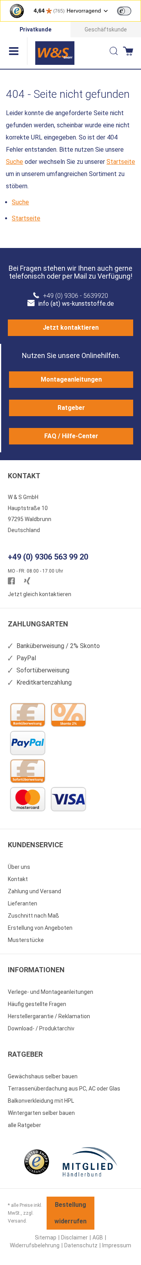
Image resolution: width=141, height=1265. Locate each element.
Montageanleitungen (71, 379)
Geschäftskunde (106, 29)
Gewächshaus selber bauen (43, 1076)
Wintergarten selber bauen (41, 1113)
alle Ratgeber (24, 1125)
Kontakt (18, 879)
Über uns (19, 867)
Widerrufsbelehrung (35, 1245)
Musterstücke (26, 940)
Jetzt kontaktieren (71, 327)
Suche (14, 161)
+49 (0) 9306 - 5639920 (75, 295)
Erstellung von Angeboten (40, 928)
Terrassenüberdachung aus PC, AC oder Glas (64, 1088)
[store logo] (54, 53)
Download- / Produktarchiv (41, 1028)
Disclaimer (74, 1237)
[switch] (124, 11)
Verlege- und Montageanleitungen (50, 992)
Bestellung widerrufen (70, 1213)
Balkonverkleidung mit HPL (41, 1101)
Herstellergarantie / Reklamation (49, 1016)
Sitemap (45, 1237)
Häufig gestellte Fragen (37, 1004)
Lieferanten (22, 903)
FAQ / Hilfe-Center (71, 436)
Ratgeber (71, 407)
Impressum (116, 1245)
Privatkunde (35, 29)
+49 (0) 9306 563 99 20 (48, 557)
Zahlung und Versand (34, 891)
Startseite (121, 161)
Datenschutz (81, 1245)
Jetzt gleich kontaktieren (39, 594)
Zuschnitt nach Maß (33, 915)
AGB (97, 1237)
